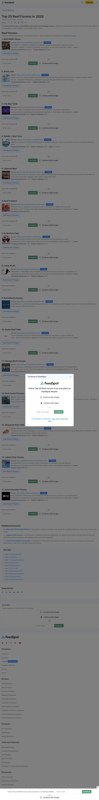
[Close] (71, 376)
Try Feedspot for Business (40, 419)
